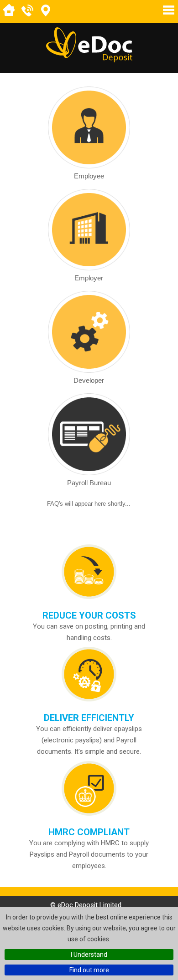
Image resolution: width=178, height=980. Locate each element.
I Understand (89, 954)
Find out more (89, 970)
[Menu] (168, 10)
